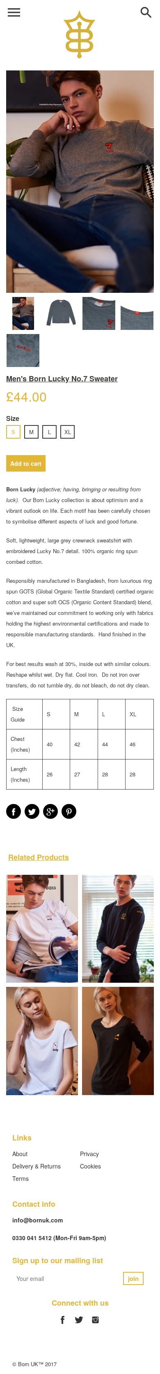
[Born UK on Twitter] (79, 1324)
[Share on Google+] (50, 811)
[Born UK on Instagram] (95, 1324)
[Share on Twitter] (32, 811)
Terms (20, 1178)
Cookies (90, 1166)
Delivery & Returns (36, 1166)
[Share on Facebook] (13, 811)
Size (12, 418)
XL (67, 432)
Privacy (89, 1154)
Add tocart (25, 463)
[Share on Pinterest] (69, 811)
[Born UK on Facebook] (62, 1324)
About (19, 1154)
